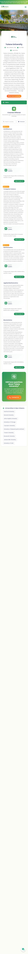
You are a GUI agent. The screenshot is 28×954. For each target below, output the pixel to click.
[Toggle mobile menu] (25, 7)
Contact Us (15, 397)
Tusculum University (9, 425)
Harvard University (9, 415)
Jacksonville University (10, 439)
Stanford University (9, 411)
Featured (22, 121)
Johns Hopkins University (10, 418)
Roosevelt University (9, 436)
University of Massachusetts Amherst (14, 429)
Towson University (9, 432)
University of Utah (8, 443)
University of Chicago (9, 422)
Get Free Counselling (14, 96)
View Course (18, 181)
